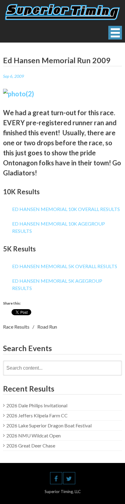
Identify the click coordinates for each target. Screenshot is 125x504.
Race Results (16, 327)
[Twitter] (69, 478)
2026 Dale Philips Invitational (36, 405)
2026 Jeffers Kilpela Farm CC (37, 415)
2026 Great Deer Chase (30, 445)
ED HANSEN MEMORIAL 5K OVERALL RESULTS (64, 266)
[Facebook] (56, 478)
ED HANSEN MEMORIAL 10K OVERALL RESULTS (66, 209)
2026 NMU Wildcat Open (33, 435)
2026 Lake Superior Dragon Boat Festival (49, 425)
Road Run (47, 327)
